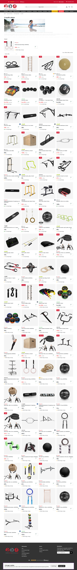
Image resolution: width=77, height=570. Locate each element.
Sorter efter (7, 53)
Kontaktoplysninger (25, 550)
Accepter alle (61, 566)
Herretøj (40, 11)
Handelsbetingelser (25, 553)
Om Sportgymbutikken (43, 550)
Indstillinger (53, 566)
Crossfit (22, 13)
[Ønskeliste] (69, 7)
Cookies (40, 548)
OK (71, 552)
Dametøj (35, 11)
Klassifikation (24, 556)
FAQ (22, 548)
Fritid (49, 11)
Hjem (5, 13)
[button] (16, 2)
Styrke (10, 11)
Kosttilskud (23, 11)
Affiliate (40, 551)
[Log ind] (67, 7)
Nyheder (71, 11)
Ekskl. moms (56, 1)
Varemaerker (54, 11)
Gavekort (67, 11)
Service (23, 551)
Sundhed (45, 11)
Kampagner (61, 11)
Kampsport (29, 11)
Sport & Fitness (17, 11)
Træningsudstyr (16, 13)
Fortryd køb (24, 554)
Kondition (6, 11)
